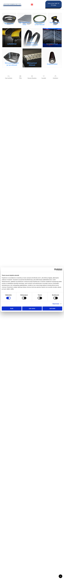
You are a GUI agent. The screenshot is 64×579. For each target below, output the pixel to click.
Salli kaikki (52, 308)
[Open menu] (32, 4)
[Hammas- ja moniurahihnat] (32, 34)
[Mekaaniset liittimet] (32, 54)
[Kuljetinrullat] (52, 54)
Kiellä (11, 308)
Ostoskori (55, 78)
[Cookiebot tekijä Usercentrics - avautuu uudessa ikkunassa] (55, 270)
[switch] (24, 298)
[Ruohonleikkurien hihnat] (40, 17)
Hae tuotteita (8, 78)
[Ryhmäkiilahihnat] (24, 17)
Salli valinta (32, 308)
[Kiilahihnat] (9, 17)
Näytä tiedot (56, 303)
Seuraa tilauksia (32, 78)
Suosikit (44, 78)
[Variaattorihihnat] (55, 17)
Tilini (20, 78)
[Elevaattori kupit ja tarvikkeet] (11, 54)
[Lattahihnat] (11, 34)
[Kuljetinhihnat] (52, 34)
